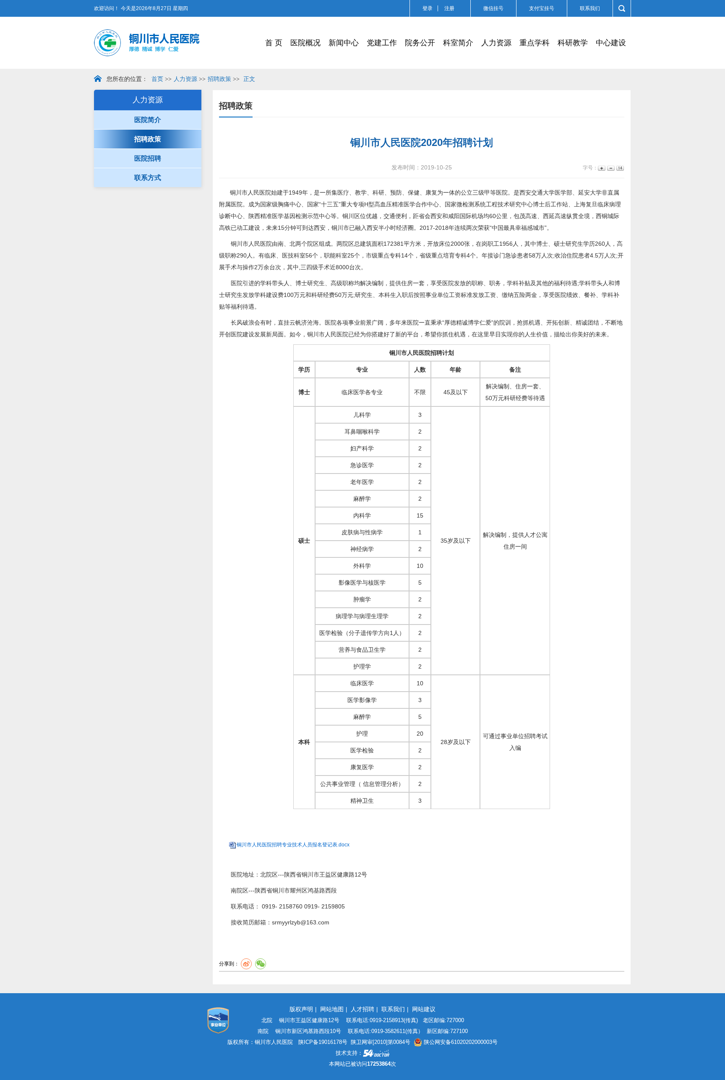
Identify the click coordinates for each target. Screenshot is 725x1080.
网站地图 (332, 1009)
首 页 (273, 43)
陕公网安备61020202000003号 (460, 1042)
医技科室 (293, 255)
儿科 (359, 414)
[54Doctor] (376, 1053)
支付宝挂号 (541, 8)
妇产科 (359, 448)
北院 (266, 874)
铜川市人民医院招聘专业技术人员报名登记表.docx (293, 845)
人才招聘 (362, 1009)
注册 (449, 8)
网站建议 (424, 1009)
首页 (157, 79)
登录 (427, 8)
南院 (237, 890)
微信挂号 (493, 8)
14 (619, 168)
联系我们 (590, 8)
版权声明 (301, 1009)
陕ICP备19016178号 (322, 1042)
